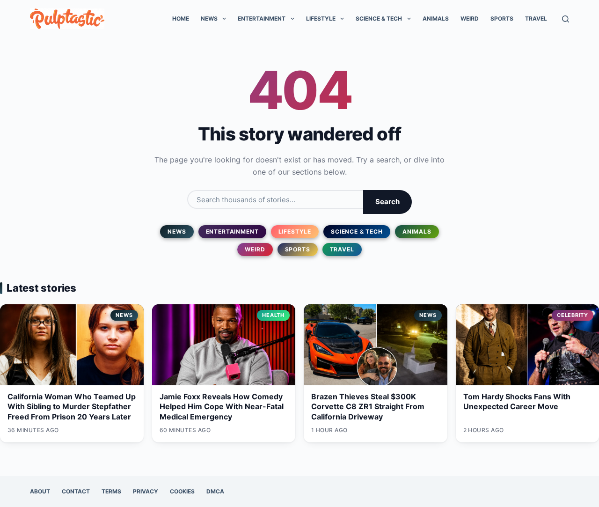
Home (180, 18)
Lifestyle (321, 18)
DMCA (215, 491)
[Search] (565, 18)
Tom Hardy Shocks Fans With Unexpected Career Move (516, 401)
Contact (76, 491)
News (209, 18)
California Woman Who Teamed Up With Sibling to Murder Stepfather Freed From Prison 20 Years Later (71, 406)
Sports (501, 18)
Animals (436, 18)
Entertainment (261, 18)
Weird (469, 18)
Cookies (182, 491)
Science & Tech (379, 18)
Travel (536, 18)
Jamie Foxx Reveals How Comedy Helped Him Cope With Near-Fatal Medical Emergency (222, 406)
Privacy (145, 491)
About (40, 491)
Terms (111, 491)
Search (387, 201)
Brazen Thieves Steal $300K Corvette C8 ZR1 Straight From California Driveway (367, 406)
